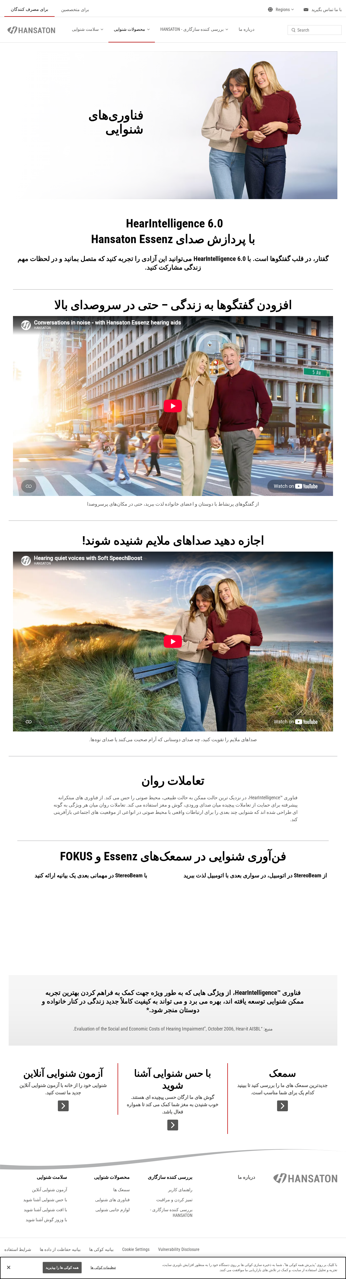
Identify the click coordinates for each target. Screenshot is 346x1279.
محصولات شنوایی (129, 29)
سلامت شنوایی (85, 29)
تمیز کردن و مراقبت (174, 1199)
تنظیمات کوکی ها (103, 1267)
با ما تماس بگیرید (326, 9)
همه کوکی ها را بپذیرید (62, 1267)
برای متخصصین (75, 9)
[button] (135, 1249)
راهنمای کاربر (180, 1189)
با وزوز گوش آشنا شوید (46, 1219)
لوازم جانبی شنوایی (112, 1209)
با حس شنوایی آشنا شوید (45, 1199)
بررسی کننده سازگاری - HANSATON (192, 29)
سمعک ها (121, 1189)
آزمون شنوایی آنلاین (49, 1189)
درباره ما (246, 29)
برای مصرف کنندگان (29, 9)
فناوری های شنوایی (112, 1199)
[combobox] (315, 30)
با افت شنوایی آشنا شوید (45, 1209)
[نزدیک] (9, 1267)
